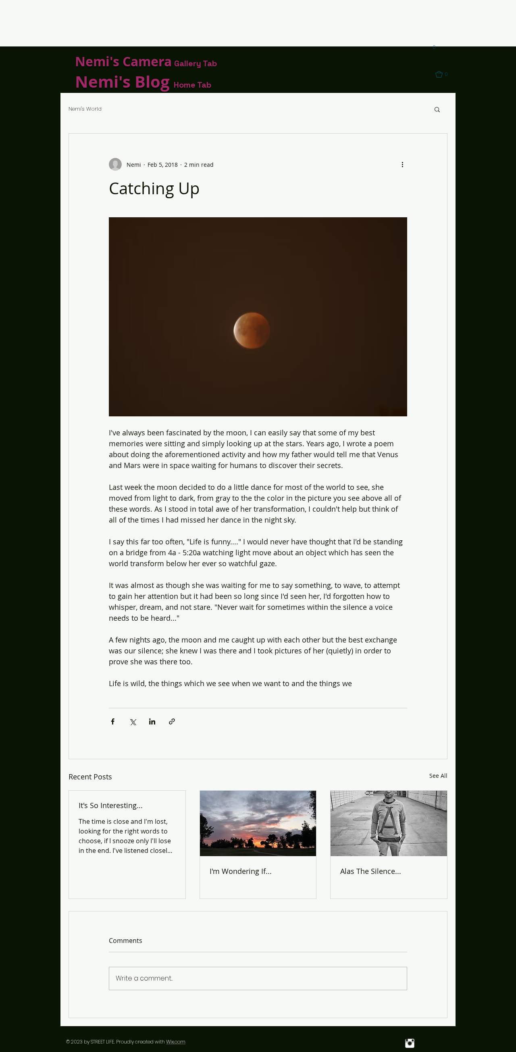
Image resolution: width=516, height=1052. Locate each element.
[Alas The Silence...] (389, 823)
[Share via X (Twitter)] (132, 721)
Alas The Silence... (370, 871)
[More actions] (402, 164)
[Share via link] (172, 721)
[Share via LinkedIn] (152, 721)
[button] (432, 47)
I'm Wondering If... (241, 871)
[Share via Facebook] (113, 721)
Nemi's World (85, 109)
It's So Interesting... (111, 805)
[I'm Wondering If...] (258, 823)
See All (438, 775)
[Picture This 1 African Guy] (409, 1043)
